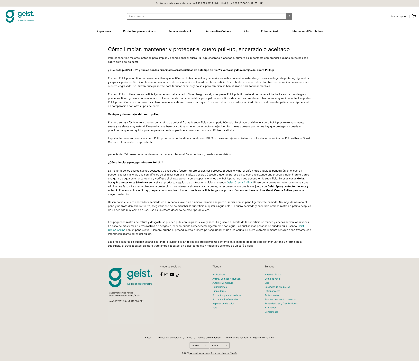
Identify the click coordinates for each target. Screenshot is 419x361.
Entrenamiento (270, 31)
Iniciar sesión (399, 16)
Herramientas (219, 286)
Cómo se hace (272, 278)
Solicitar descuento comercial (280, 299)
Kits (246, 31)
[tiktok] (178, 275)
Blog (267, 282)
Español (195, 345)
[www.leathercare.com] (19, 16)
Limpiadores (103, 31)
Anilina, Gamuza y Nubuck (226, 278)
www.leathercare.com (199, 353)
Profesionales (272, 295)
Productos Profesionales (225, 299)
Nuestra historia (273, 274)
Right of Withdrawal (263, 337)
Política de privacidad (169, 337)
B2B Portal (270, 307)
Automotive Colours (218, 31)
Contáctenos (271, 311)
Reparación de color (181, 31)
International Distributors (307, 31)
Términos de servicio (237, 337)
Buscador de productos (277, 286)
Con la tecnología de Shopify (223, 353)
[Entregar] (289, 16)
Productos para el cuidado (139, 31)
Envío (189, 337)
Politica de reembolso (209, 337)
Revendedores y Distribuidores (281, 303)
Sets (214, 307)
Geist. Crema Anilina (239, 182)
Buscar (148, 337)
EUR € (215, 345)
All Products (218, 274)
